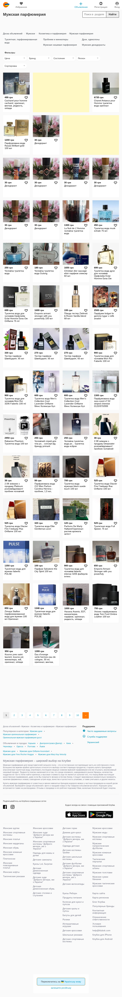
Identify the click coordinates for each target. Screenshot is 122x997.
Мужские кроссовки (102, 828)
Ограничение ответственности (101, 918)
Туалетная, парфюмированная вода (21, 41)
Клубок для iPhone (102, 934)
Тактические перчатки (98, 860)
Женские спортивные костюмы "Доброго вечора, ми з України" (44, 845)
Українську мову (72, 981)
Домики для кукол (72, 832)
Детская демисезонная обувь (43, 887)
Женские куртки (11, 828)
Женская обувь (11, 847)
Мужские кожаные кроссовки (101, 853)
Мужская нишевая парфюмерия (60, 45)
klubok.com (6, 5)
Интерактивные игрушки (71, 925)
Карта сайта (98, 893)
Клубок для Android (102, 939)
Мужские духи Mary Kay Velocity (52, 754)
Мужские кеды (99, 832)
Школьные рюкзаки (72, 934)
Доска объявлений (12, 33)
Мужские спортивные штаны (103, 867)
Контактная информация (99, 911)
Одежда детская (71, 846)
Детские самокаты (42, 859)
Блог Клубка (98, 902)
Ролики (66, 919)
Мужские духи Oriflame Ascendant (34, 751)
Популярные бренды (103, 906)
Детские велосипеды (73, 884)
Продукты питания (72, 897)
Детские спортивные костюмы (73, 940)
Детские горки (70, 828)
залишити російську (61, 988)
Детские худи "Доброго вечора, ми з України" (43, 879)
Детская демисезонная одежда (40, 870)
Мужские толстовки (102, 872)
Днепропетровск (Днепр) (51, 743)
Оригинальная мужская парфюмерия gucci (22, 738)
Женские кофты (11, 872)
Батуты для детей (72, 915)
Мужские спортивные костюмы (103, 837)
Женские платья (11, 839)
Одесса (20, 746)
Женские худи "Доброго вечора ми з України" (43, 834)
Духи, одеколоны (91, 39)
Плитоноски (9, 858)
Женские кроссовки (43, 828)
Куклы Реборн (70, 893)
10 (77, 715)
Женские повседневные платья (10, 865)
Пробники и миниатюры (55, 39)
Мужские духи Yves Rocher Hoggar (18, 754)
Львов (42, 746)
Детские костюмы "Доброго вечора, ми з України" (73, 839)
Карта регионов (100, 897)
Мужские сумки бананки (100, 877)
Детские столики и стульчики (42, 894)
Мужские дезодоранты (93, 45)
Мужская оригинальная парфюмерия (20, 734)
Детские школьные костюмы (72, 857)
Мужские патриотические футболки (100, 845)
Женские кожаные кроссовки (12, 853)
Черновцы (7, 746)
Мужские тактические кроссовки (103, 884)
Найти (112, 14)
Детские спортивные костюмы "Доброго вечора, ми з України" (73, 876)
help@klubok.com (101, 930)
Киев (68, 743)
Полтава (31, 746)
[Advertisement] (61, 24)
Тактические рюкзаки (14, 876)
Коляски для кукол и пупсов (73, 903)
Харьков (31, 743)
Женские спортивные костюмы (14, 833)
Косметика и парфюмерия (52, 33)
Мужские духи (36, 731)
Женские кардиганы (13, 843)
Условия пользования (99, 925)
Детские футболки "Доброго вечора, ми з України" (73, 865)
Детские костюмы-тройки (72, 851)
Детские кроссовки (72, 930)
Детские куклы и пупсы (71, 909)
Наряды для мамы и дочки (43, 854)
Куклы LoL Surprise (42, 864)
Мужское (30, 33)
